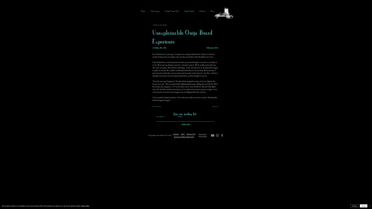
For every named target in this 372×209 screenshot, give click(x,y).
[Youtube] (212, 135)
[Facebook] (222, 135)
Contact (176, 134)
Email (180, 116)
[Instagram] (217, 135)
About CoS (191, 134)
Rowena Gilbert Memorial (184, 136)
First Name (160, 116)
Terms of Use (202, 134)
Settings (354, 206)
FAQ (183, 134)
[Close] (370, 205)
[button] (189, 11)
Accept (364, 206)
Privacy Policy (203, 136)
